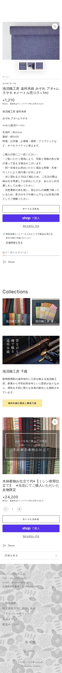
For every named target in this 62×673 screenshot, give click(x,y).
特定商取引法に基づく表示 (18, 608)
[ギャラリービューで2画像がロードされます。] (31, 66)
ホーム (5, 77)
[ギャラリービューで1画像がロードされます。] (22, 66)
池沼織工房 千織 (9, 83)
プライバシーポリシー (16, 613)
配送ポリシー (10, 624)
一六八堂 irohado (35, 662)
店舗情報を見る (14, 242)
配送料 (12, 104)
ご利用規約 (9, 603)
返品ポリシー (10, 619)
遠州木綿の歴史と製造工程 (22, 403)
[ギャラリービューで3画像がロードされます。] (39, 66)
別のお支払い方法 (31, 226)
